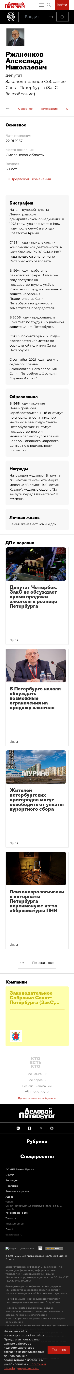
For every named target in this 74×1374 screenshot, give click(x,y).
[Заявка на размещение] (62, 16)
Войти (62, 5)
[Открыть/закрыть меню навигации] (41, 5)
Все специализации (37, 1086)
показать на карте (17, 1212)
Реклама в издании (17, 1191)
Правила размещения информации (37, 1098)
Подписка (12, 1185)
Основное (25, 108)
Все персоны (37, 1080)
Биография (49, 108)
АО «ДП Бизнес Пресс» (20, 1169)
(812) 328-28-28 (15, 1223)
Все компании (37, 1074)
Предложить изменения (30, 179)
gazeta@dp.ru (14, 1234)
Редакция (12, 1180)
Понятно (59, 1350)
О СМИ (10, 1174)
